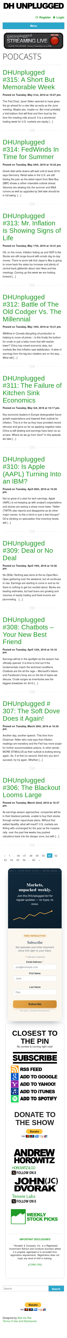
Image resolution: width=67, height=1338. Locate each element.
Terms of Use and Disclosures (20, 1321)
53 (5, 860)
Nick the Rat (24, 1318)
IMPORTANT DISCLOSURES (34, 1239)
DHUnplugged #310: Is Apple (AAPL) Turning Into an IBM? (32, 470)
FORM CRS (35, 1264)
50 (43, 855)
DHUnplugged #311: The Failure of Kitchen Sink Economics (32, 389)
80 (33, 860)
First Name (35, 973)
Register (45, 17)
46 (18, 855)
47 (24, 855)
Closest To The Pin (35, 1037)
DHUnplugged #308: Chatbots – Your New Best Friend (28, 631)
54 (11, 860)
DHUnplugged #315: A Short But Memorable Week (29, 80)
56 (24, 860)
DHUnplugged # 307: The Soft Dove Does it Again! (31, 711)
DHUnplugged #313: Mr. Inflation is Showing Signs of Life (32, 227)
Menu (33, 25)
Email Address (34, 962)
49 (37, 855)
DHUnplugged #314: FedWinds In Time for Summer (31, 149)
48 (30, 855)
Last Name (35, 987)
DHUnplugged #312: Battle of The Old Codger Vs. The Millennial (32, 308)
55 (17, 860)
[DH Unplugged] (33, 7)
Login (60, 17)
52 (55, 855)
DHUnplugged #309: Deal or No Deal (28, 551)
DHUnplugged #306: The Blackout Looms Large (31, 788)
